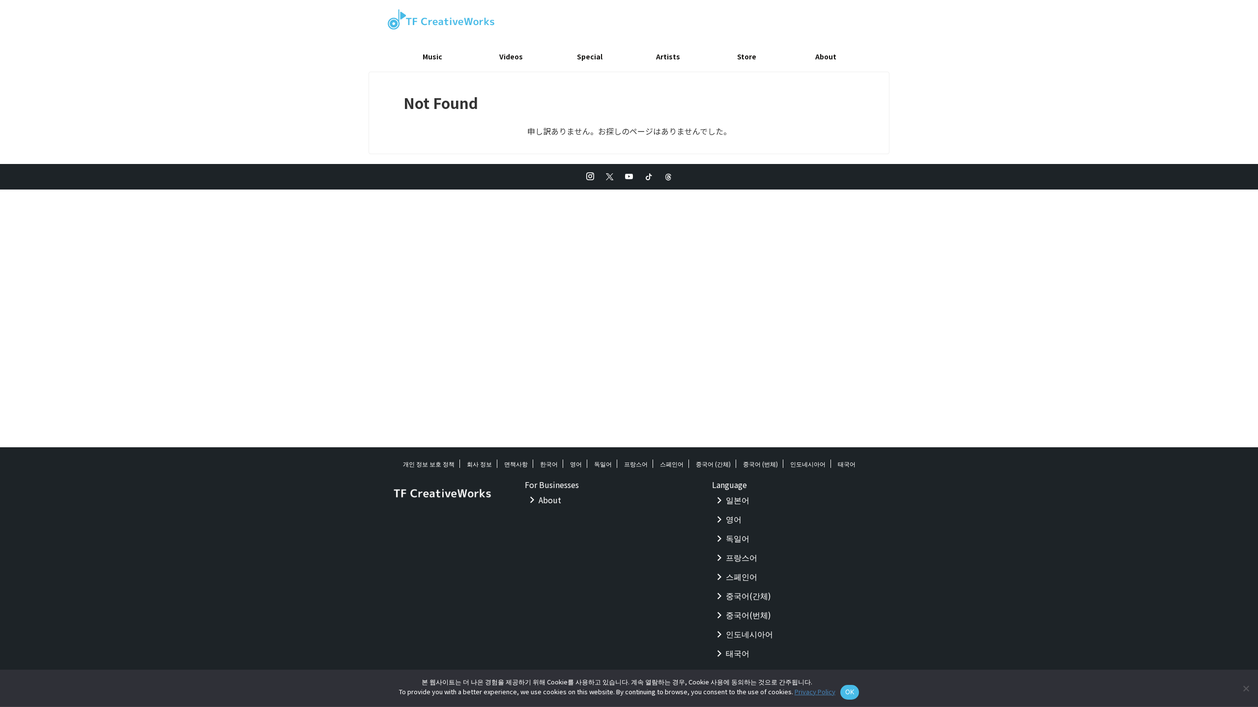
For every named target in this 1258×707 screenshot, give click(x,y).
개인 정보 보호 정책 (429, 464)
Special (589, 56)
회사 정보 (479, 464)
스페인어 (672, 464)
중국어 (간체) (713, 464)
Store (746, 56)
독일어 (603, 464)
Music (432, 56)
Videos (511, 56)
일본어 (737, 500)
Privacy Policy (815, 691)
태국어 (847, 464)
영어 (576, 464)
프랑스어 (636, 464)
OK (850, 692)
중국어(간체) (748, 595)
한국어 (549, 464)
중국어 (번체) (760, 464)
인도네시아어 (808, 464)
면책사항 (516, 464)
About (825, 56)
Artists (668, 56)
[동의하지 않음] (1246, 688)
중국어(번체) (748, 615)
